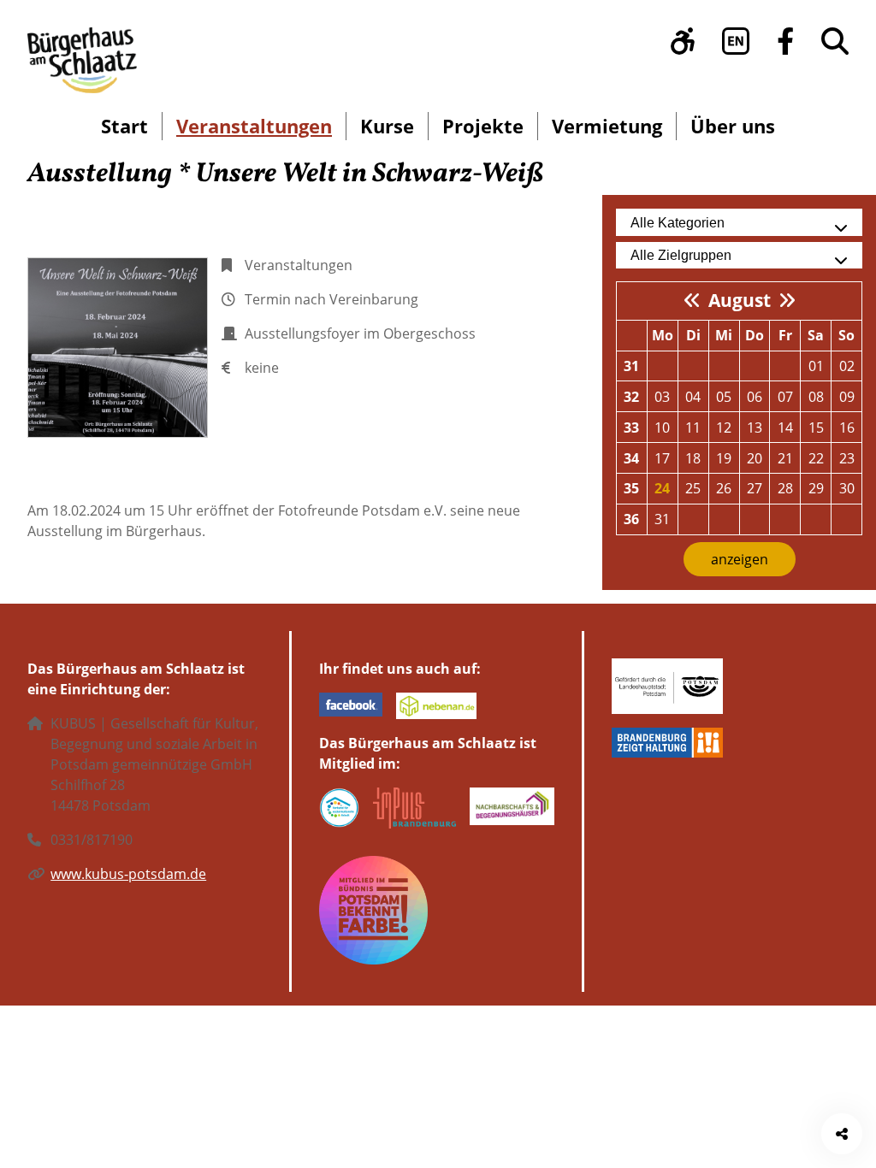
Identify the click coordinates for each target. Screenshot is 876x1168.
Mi (723, 335)
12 (723, 427)
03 (662, 396)
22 (816, 458)
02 (847, 366)
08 (816, 396)
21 (785, 458)
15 (816, 427)
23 (847, 458)
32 (631, 396)
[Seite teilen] (841, 1133)
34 (631, 458)
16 (847, 427)
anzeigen (739, 559)
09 (847, 396)
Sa (816, 335)
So (846, 335)
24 (662, 488)
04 (693, 396)
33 (631, 427)
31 (631, 366)
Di (693, 335)
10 (662, 427)
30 (847, 488)
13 (754, 427)
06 (754, 396)
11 (693, 427)
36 (631, 519)
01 (816, 366)
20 (754, 458)
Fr (785, 335)
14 (785, 427)
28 (785, 488)
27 (754, 488)
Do (754, 335)
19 (723, 458)
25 (693, 488)
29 (816, 488)
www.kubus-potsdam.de (128, 873)
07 (785, 396)
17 (662, 458)
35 (631, 488)
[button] (682, 41)
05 (723, 396)
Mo (662, 335)
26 (723, 488)
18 (693, 458)
